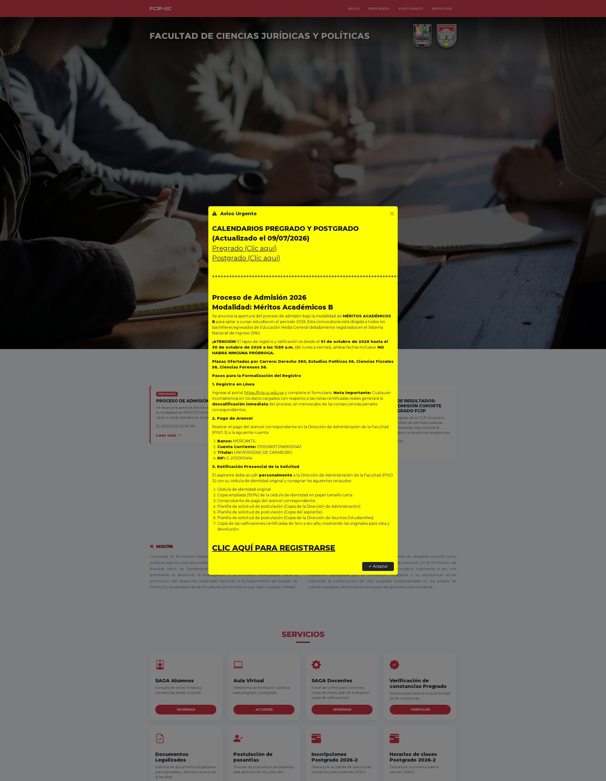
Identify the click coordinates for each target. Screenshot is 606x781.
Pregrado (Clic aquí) (244, 248)
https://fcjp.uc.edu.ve (264, 392)
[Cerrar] (392, 213)
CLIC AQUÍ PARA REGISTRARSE (273, 547)
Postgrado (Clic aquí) (246, 258)
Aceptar (380, 566)
